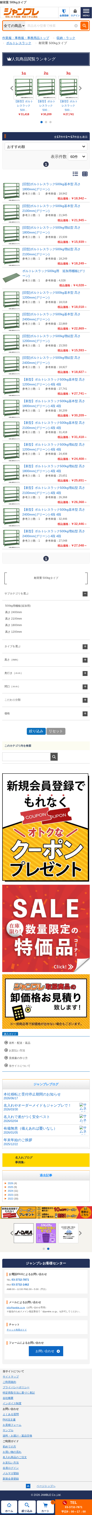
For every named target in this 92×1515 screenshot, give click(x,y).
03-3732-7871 (20, 1279)
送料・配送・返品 (19, 1042)
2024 (10, 1190)
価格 (7, 713)
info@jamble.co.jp (16, 1307)
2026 (10, 1183)
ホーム (9, 1511)
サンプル (8, 1430)
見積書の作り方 (18, 1058)
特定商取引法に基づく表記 (19, 1392)
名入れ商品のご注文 (15, 1457)
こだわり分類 (12, 699)
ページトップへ (46, 1486)
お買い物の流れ (12, 1452)
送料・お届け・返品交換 (17, 1435)
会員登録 (64, 15)
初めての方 (9, 1446)
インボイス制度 (12, 1403)
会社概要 (8, 1398)
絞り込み (27, 1511)
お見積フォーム (12, 1425)
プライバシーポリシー (16, 1387)
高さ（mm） (12, 659)
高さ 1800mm (13, 625)
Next (79, 88)
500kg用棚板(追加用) (18, 605)
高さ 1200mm (13, 631)
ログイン (75, 15)
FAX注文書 (9, 1419)
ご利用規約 (9, 1382)
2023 (10, 1195)
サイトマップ (11, 1376)
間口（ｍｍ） (12, 686)
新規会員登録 (11, 1478)
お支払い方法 (17, 1050)
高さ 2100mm (13, 618)
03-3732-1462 (20, 1284)
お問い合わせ (45, 1351)
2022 (10, 1198)
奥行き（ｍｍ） (13, 673)
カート (47, 1507)
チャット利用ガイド (17, 1330)
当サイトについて (19, 1065)
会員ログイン (11, 1468)
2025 (10, 1187)
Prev (12, 88)
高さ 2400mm (13, 612)
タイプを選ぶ (12, 646)
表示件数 (59, 156)
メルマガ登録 (11, 1473)
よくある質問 (11, 1414)
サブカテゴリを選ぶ (16, 593)
